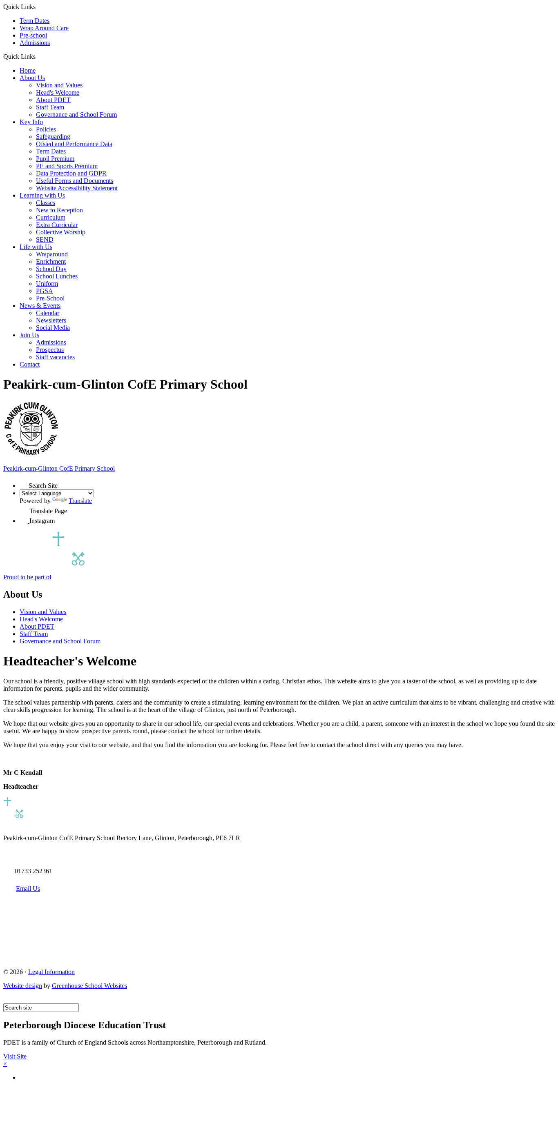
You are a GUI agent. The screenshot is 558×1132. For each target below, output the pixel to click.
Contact (30, 364)
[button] (38, 56)
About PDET (53, 99)
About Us (32, 77)
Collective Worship (60, 232)
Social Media (53, 327)
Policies (46, 129)
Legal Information (51, 971)
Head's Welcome (57, 92)
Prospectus (50, 349)
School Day (51, 268)
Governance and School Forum (76, 114)
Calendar (47, 312)
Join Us (29, 334)
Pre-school (33, 35)
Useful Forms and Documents (74, 180)
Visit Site (15, 1056)
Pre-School (50, 298)
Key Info (31, 121)
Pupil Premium (55, 158)
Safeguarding (53, 136)
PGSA (44, 290)
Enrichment (51, 261)
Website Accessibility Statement (77, 188)
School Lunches (57, 276)
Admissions (35, 42)
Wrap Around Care (44, 27)
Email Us (28, 888)
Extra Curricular (57, 224)
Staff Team (50, 107)
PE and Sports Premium (67, 165)
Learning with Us (42, 195)
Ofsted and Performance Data (74, 143)
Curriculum (50, 217)
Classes (45, 202)
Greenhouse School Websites (89, 985)
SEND (45, 239)
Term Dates (34, 20)
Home (28, 70)
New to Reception (59, 210)
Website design (22, 985)
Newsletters (51, 320)
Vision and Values (59, 85)
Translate (80, 500)
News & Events (40, 305)
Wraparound (52, 254)
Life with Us (36, 246)
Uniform (47, 283)
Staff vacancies (55, 357)
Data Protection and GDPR (71, 173)
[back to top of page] (7, 999)
